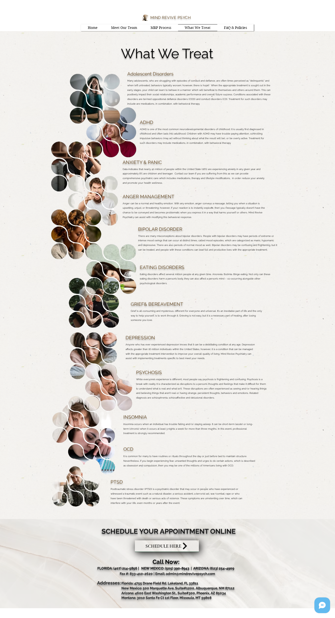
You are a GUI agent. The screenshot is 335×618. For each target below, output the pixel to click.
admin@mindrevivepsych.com (190, 574)
